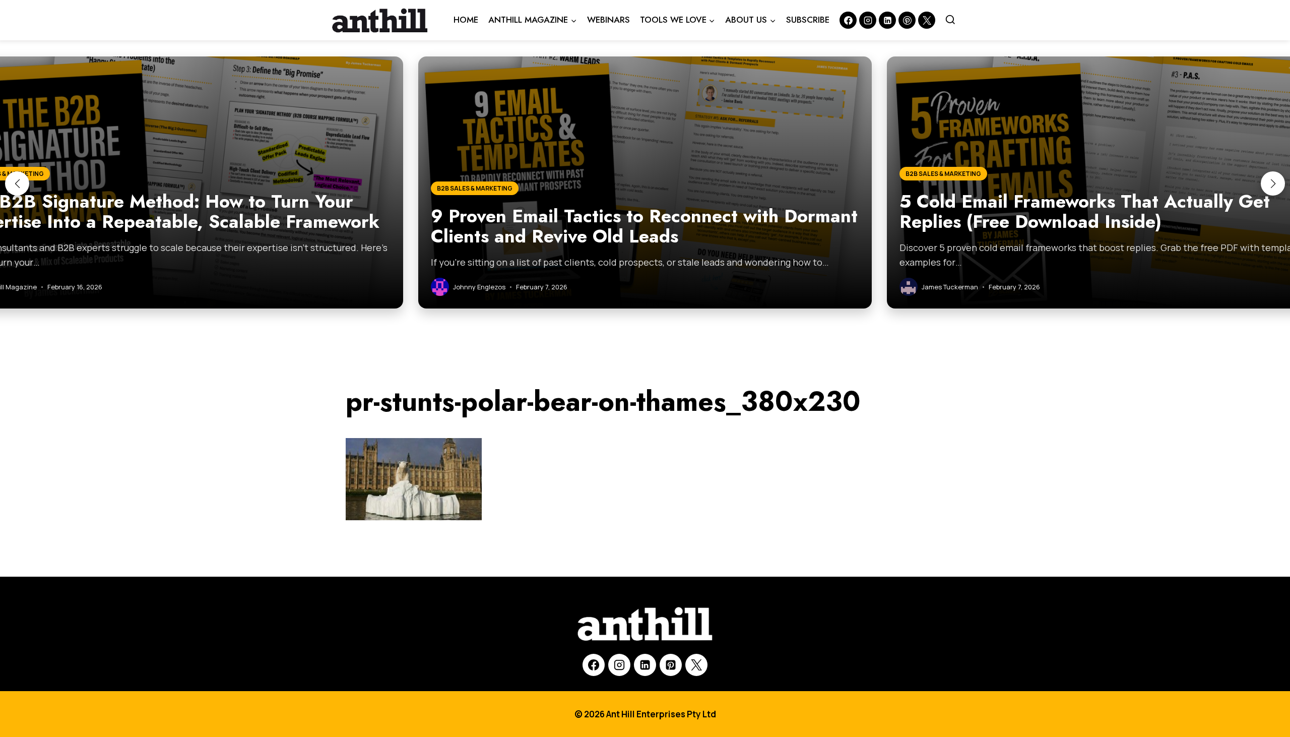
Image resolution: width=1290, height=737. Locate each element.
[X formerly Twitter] (926, 20)
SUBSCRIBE (807, 20)
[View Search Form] (950, 20)
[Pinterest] (907, 20)
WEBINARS (608, 20)
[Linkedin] (887, 20)
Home (466, 20)
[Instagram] (867, 20)
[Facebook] (848, 20)
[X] (696, 665)
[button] (17, 183)
